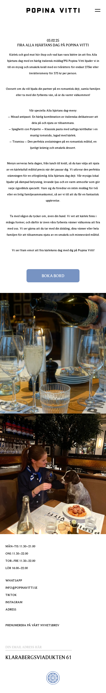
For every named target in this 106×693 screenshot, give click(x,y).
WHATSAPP (13, 580)
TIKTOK (11, 595)
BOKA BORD (53, 275)
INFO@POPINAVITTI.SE (21, 587)
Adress (10, 609)
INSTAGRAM (13, 602)
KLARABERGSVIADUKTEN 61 (38, 657)
